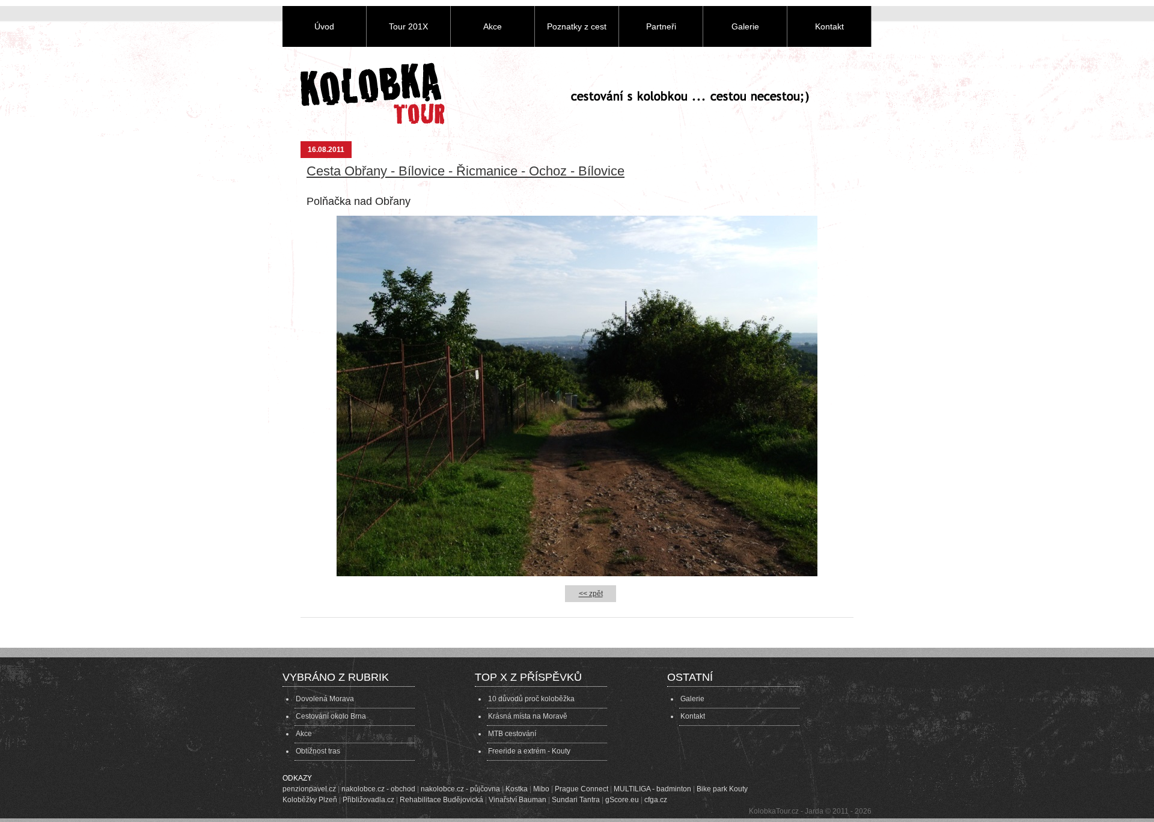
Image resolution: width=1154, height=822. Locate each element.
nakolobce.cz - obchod (378, 789)
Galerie (745, 26)
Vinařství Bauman (517, 800)
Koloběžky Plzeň (309, 800)
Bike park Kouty (722, 789)
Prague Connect (581, 789)
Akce (492, 26)
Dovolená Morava (325, 699)
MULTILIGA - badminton (652, 789)
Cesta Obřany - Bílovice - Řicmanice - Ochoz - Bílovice (465, 170)
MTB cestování (512, 733)
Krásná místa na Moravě (527, 716)
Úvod (324, 26)
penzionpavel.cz (309, 789)
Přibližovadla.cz (368, 800)
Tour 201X (408, 26)
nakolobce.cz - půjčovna (460, 789)
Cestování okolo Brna (331, 716)
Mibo (541, 789)
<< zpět (591, 593)
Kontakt (829, 26)
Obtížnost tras (318, 751)
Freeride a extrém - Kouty (529, 751)
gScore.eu (622, 800)
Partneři (661, 26)
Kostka (516, 789)
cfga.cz (655, 800)
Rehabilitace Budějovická (441, 800)
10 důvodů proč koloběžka (531, 699)
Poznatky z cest (576, 26)
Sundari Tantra (576, 800)
